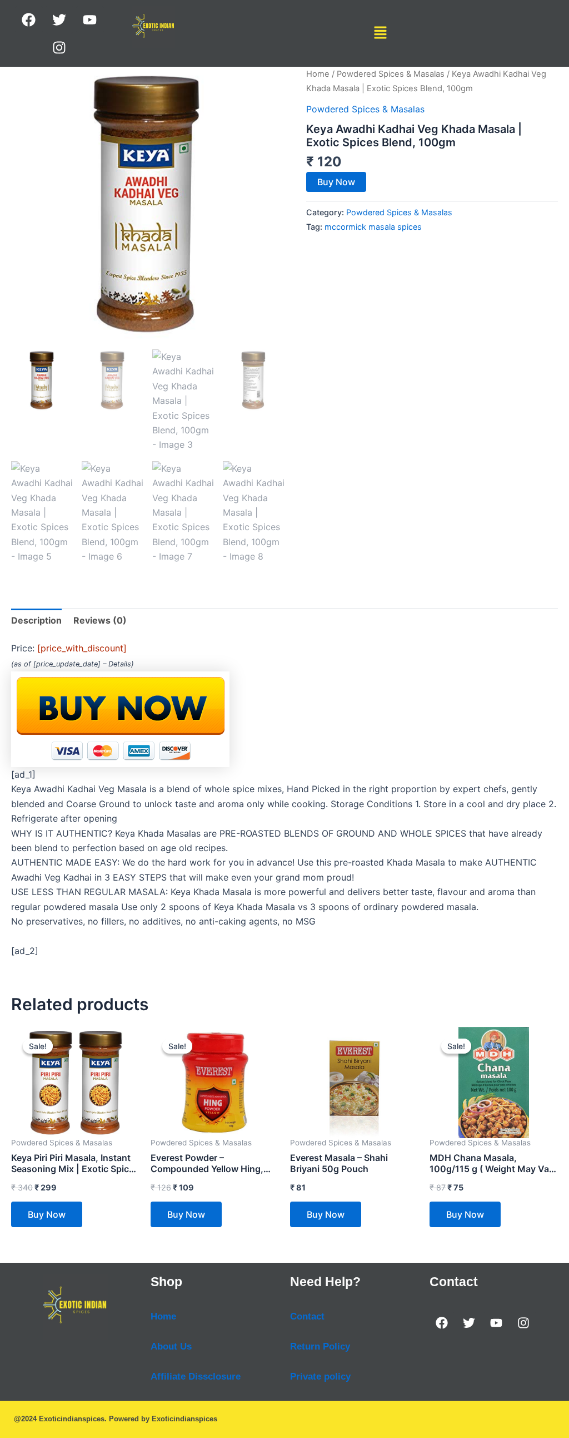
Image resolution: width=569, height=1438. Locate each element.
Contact (307, 1316)
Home (318, 74)
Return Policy (320, 1346)
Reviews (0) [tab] (100, 620)
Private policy (320, 1376)
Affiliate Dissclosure (196, 1376)
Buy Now (336, 181)
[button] (381, 33)
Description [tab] (36, 620)
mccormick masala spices (373, 226)
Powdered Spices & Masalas (391, 74)
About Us (171, 1346)
